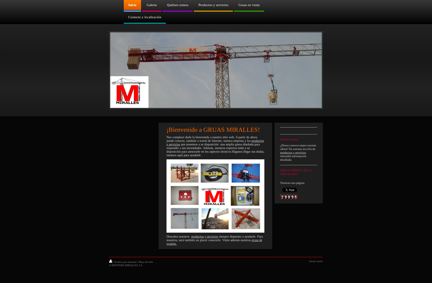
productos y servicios (204, 236)
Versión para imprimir (125, 262)
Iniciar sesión (316, 261)
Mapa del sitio (146, 262)
